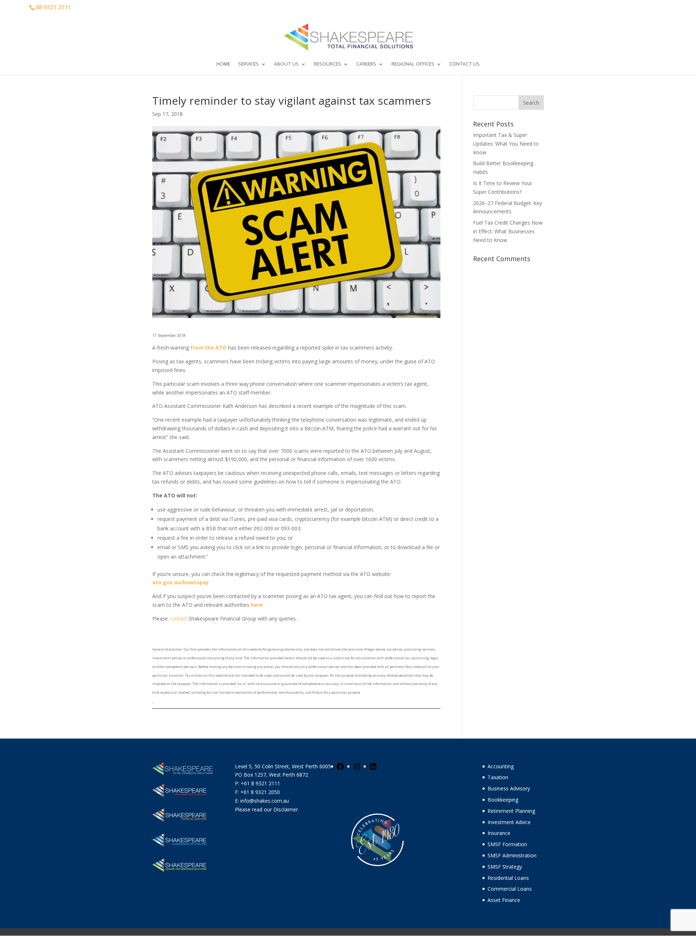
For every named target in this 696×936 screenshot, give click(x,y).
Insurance (499, 833)
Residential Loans (508, 877)
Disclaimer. (286, 809)
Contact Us (465, 64)
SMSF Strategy (505, 866)
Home (223, 64)
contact (178, 618)
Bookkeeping (503, 799)
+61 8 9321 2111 (260, 783)
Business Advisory (509, 788)
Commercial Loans (510, 888)
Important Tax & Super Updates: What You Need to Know (506, 143)
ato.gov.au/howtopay (180, 582)
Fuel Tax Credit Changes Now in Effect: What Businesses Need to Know (508, 231)
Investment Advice (509, 822)
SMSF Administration (512, 855)
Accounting (501, 766)
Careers (366, 64)
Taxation (498, 777)
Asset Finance (504, 900)
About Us (286, 64)
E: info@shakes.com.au (262, 800)
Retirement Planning (511, 810)
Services (248, 64)
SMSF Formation (507, 844)
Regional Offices (413, 64)
